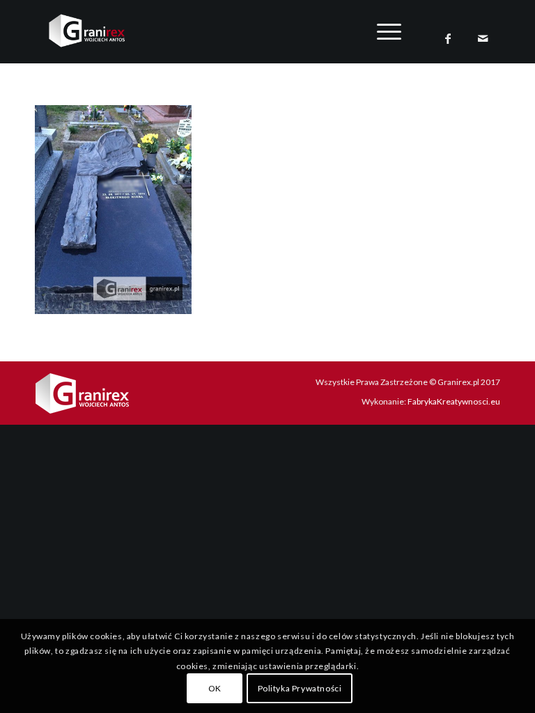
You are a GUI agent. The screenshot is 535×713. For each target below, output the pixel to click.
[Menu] (382, 31)
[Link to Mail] (482, 38)
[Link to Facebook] (448, 38)
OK (215, 688)
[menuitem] (382, 31)
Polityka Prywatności (300, 688)
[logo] (98, 30)
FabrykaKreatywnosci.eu (454, 401)
